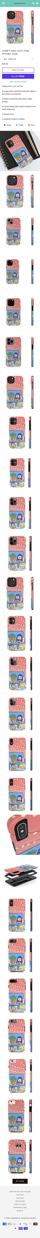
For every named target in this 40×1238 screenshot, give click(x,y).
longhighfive (15, 1218)
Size (5, 59)
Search (20, 1211)
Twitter (20, 1195)
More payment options (18, 81)
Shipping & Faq (20, 1207)
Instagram (20, 1201)
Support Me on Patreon (20, 1192)
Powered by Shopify (28, 1218)
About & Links (20, 1204)
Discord (20, 1198)
